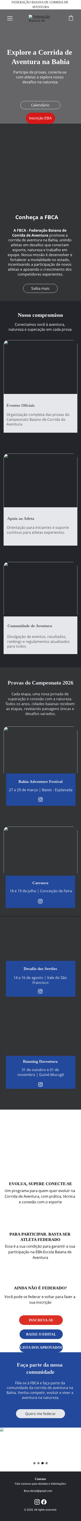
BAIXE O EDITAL (41, 1334)
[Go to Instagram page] (40, 799)
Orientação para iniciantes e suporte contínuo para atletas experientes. (38, 530)
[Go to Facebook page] (44, 1502)
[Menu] (10, 18)
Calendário (40, 105)
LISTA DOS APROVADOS (41, 1347)
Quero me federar (40, 1413)
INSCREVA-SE (41, 1320)
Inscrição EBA (40, 118)
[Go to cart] (71, 18)
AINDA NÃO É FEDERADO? (40, 1288)
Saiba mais (40, 288)
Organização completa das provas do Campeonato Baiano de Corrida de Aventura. (38, 419)
